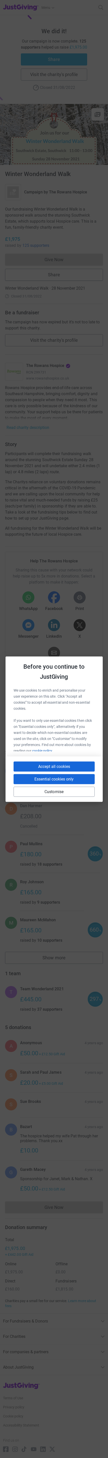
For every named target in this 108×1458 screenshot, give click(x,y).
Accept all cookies (54, 766)
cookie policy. (42, 751)
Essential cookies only (54, 778)
